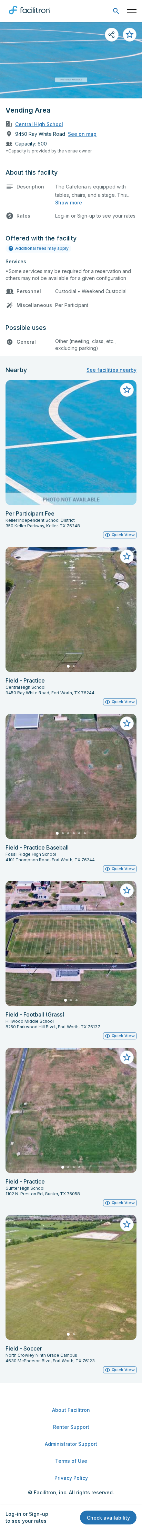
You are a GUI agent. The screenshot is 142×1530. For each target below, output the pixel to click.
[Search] (116, 11)
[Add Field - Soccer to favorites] (127, 1224)
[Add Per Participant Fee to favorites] (127, 390)
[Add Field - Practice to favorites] (127, 556)
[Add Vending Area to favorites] (129, 35)
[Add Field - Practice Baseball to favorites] (127, 723)
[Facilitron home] (30, 15)
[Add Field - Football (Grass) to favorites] (127, 890)
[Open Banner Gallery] (71, 60)
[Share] (112, 35)
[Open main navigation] (131, 11)
